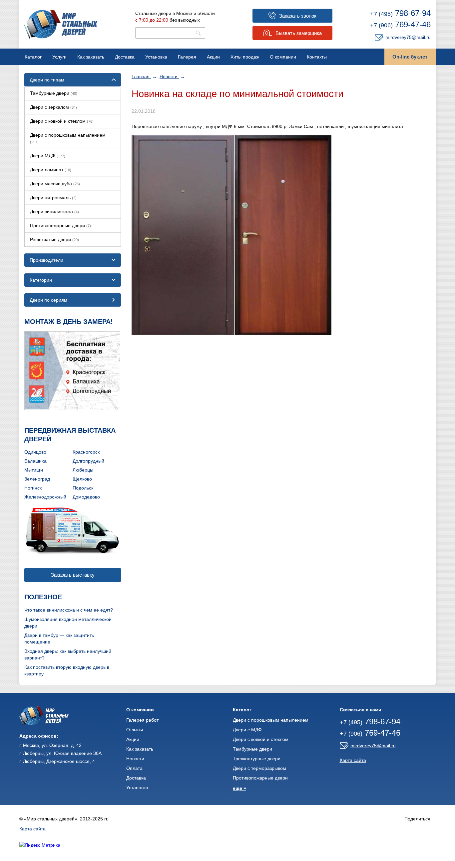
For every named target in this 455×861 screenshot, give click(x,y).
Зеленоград (37, 479)
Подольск (83, 488)
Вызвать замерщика (298, 33)
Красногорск (86, 452)
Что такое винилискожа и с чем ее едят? (68, 610)
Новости (169, 76)
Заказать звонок (297, 16)
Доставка (125, 57)
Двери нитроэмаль (53, 197)
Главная (141, 76)
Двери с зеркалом (53, 107)
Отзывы (134, 729)
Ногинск (33, 488)
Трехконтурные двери (256, 758)
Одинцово (35, 452)
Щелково (82, 479)
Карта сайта (353, 760)
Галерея (187, 57)
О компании (283, 57)
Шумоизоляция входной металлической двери (68, 623)
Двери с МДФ (247, 729)
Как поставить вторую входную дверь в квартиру (66, 670)
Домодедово (86, 497)
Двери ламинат (50, 169)
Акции (213, 57)
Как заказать (90, 57)
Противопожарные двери (60, 225)
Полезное (43, 597)
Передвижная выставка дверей (70, 435)
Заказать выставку (73, 575)
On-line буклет (409, 57)
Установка (156, 57)
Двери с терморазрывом (259, 768)
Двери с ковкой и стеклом (62, 121)
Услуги (59, 57)
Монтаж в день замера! (68, 321)
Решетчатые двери (54, 239)
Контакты (317, 57)
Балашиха (35, 461)
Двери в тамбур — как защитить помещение (59, 639)
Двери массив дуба (55, 183)
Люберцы (83, 470)
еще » (239, 788)
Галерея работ (142, 720)
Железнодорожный (45, 497)
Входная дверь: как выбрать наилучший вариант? (67, 654)
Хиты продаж (244, 57)
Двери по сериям (48, 300)
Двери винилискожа (54, 211)
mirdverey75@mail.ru (408, 37)
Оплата (134, 768)
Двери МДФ (47, 155)
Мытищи (33, 470)
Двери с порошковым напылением (68, 138)
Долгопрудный (88, 461)
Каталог (33, 57)
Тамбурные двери (53, 93)
